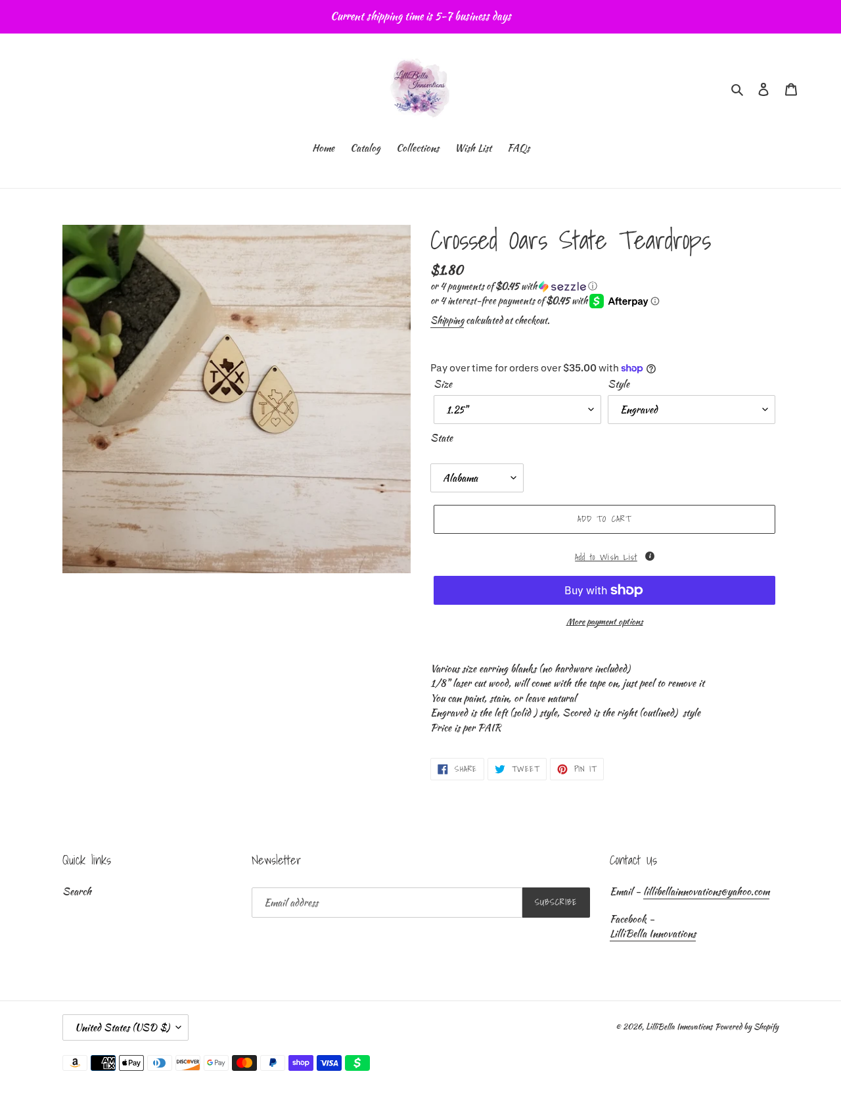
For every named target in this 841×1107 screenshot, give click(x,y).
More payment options (604, 621)
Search (76, 891)
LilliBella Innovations (653, 933)
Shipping (447, 320)
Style (618, 384)
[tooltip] (649, 556)
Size (443, 384)
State (441, 438)
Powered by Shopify (747, 1026)
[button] (513, 286)
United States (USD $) (122, 1027)
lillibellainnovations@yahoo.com (706, 891)
